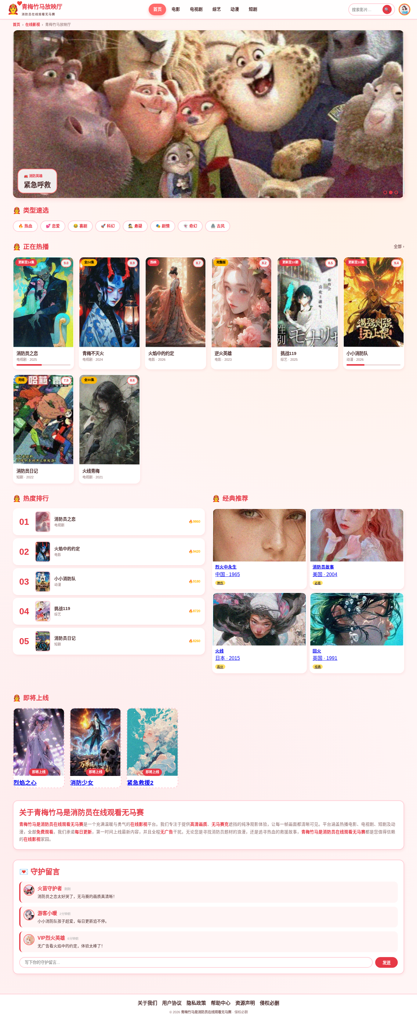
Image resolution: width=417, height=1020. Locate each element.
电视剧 (196, 9)
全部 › (399, 246)
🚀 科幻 (108, 226)
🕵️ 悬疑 (135, 226)
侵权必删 (269, 1003)
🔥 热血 (25, 226)
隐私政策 (196, 1003)
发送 (386, 962)
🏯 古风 (218, 226)
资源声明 (245, 1003)
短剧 (253, 9)
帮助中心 (220, 1003)
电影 (176, 9)
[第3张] (396, 192)
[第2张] (391, 192)
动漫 (234, 9)
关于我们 (147, 1003)
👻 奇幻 (190, 226)
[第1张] (385, 192)
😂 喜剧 (80, 226)
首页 (157, 9)
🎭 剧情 (163, 226)
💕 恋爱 (53, 226)
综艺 (216, 9)
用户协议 (172, 1003)
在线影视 (32, 25)
